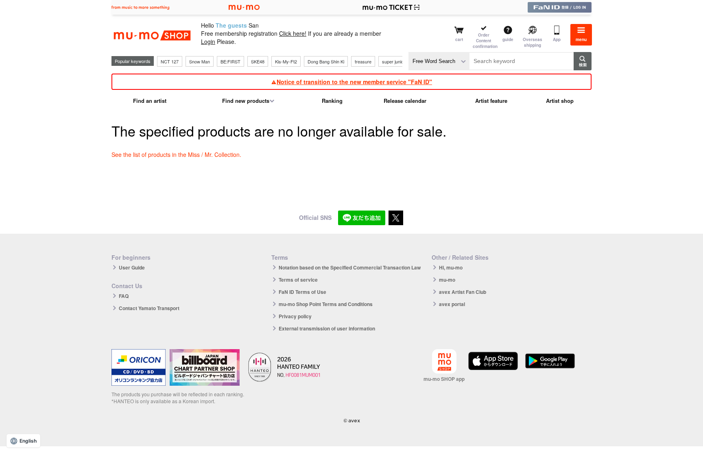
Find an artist (149, 100)
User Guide (132, 267)
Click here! (292, 33)
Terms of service (298, 279)
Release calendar (405, 100)
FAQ (124, 296)
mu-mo (447, 279)
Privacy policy (295, 316)
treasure (363, 61)
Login (208, 41)
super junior (393, 61)
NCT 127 (170, 61)
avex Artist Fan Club (462, 291)
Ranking (332, 100)
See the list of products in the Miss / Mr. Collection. (176, 154)
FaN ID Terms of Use (302, 291)
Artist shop (560, 100)
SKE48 (257, 61)
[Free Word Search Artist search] (438, 61)
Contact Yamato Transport (149, 308)
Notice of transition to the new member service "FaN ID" (354, 82)
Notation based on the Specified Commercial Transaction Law (350, 267)
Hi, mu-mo (451, 267)
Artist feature (491, 100)
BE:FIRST (230, 61)
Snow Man (199, 61)
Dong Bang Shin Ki (326, 61)
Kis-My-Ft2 (286, 61)
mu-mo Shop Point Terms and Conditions (326, 304)
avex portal (452, 304)
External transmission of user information (327, 328)
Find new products (245, 100)
